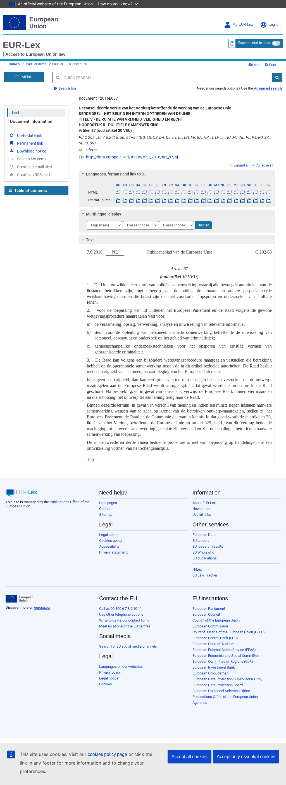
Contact (105, 509)
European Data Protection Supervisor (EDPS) (227, 679)
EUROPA (14, 64)
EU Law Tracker (204, 575)
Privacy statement (113, 552)
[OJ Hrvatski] (183, 200)
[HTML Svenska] (269, 192)
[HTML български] (118, 192)
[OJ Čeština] (131, 200)
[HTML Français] (171, 192)
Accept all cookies (189, 756)
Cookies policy (110, 540)
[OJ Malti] (216, 200)
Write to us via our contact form (124, 620)
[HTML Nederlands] (223, 192)
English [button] (274, 25)
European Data (204, 535)
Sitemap (105, 514)
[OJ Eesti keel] (151, 200)
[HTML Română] (242, 192)
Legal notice (108, 535)
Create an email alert (35, 167)
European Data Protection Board (217, 685)
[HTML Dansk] (138, 192)
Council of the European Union (216, 620)
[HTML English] (164, 192)
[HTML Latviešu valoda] (197, 192)
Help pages (108, 503)
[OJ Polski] (229, 200)
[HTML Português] (236, 192)
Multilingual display (103, 214)
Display (203, 225)
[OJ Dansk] (138, 200)
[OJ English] (164, 200)
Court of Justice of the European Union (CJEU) (228, 632)
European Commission (210, 626)
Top (90, 459)
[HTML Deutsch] (144, 192)
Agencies (199, 702)
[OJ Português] (236, 200)
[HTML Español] (125, 192)
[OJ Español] (125, 200)
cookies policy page (107, 754)
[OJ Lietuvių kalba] (203, 200)
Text (15, 112)
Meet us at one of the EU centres (125, 626)
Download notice (31, 151)
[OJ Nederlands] (223, 200)
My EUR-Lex (242, 25)
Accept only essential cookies (246, 756)
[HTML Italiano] (190, 192)
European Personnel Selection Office (221, 691)
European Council (206, 614)
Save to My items (31, 159)
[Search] (277, 77)
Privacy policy (110, 672)
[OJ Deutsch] (144, 200)
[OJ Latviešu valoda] (197, 200)
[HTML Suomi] (262, 192)
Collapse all (264, 165)
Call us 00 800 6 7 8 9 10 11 (120, 608)
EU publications (204, 558)
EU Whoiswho (203, 552)
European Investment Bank (213, 667)
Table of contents (30, 190)
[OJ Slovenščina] (255, 200)
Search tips (67, 88)
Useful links (201, 514)
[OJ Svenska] (269, 200)
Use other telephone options (121, 614)
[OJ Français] (171, 200)
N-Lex (197, 569)
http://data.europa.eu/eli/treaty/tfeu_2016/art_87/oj (132, 157)
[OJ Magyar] (210, 200)
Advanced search (268, 88)
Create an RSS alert (33, 174)
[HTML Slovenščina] (255, 192)
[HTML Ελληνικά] (157, 192)
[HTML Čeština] (131, 192)
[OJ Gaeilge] (177, 200)
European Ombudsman (210, 673)
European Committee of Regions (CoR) (222, 661)
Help (255, 65)
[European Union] (19, 599)
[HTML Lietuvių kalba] (203, 192)
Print (272, 65)
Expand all (241, 165)
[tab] (177, 174)
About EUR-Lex (204, 503)
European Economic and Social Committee (225, 655)
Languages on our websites (121, 666)
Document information (31, 121)
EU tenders (200, 540)
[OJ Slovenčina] (249, 200)
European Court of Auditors (213, 644)
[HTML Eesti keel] (151, 192)
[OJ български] (118, 200)
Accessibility (109, 546)
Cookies (105, 684)
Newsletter (201, 509)
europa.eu (42, 607)
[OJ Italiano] (190, 200)
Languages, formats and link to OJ (116, 174)
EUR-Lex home (36, 64)
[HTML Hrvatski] (183, 192)
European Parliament (208, 608)
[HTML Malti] (216, 192)
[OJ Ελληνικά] (157, 200)
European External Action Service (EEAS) (224, 650)
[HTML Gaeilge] (177, 192)
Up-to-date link (29, 135)
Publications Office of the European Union (225, 697)
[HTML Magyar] (210, 192)
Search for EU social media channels (128, 646)
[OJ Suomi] (262, 200)
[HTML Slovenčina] (249, 192)
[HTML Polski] (229, 192)
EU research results (207, 546)
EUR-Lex (21, 45)
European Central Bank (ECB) (215, 638)
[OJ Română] (242, 200)
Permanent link (30, 143)
